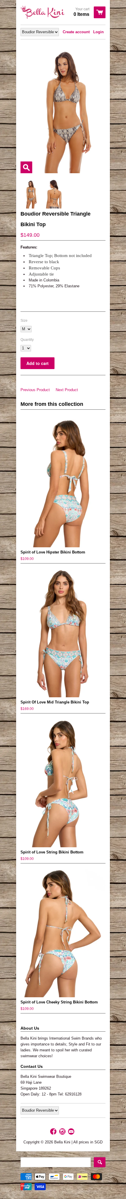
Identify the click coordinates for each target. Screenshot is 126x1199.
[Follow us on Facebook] (54, 1131)
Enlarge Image (26, 167)
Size (24, 320)
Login (98, 32)
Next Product (67, 390)
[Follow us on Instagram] (63, 1131)
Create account (76, 32)
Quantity (27, 340)
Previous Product (35, 390)
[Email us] (72, 1131)
